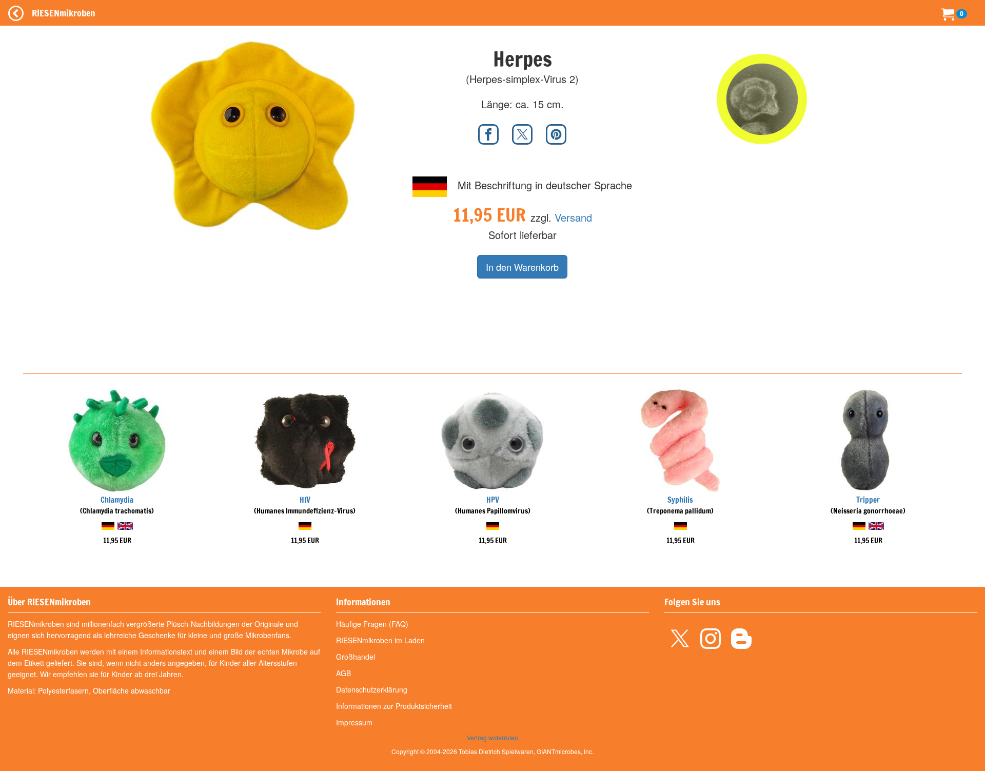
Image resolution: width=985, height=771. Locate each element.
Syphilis (680, 500)
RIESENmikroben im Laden (380, 640)
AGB (343, 673)
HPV (492, 500)
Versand (573, 217)
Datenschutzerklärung (371, 689)
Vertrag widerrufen (492, 737)
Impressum (354, 722)
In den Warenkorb (522, 266)
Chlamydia (117, 500)
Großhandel (355, 656)
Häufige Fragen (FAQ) (372, 624)
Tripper (868, 500)
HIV (305, 500)
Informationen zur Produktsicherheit (394, 706)
